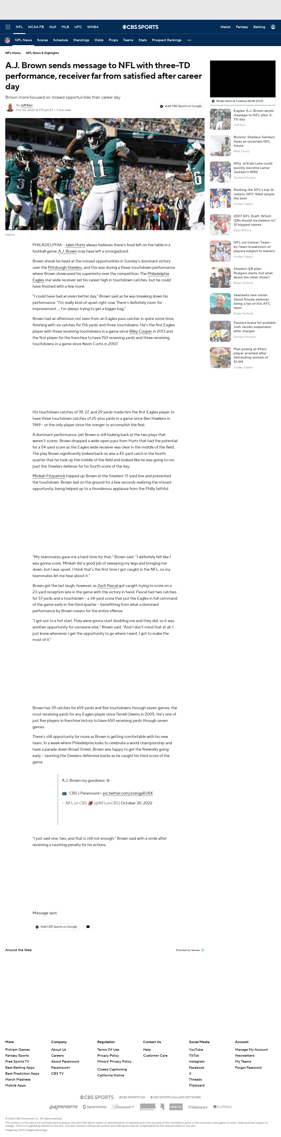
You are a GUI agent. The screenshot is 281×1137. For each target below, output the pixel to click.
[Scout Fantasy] (198, 1107)
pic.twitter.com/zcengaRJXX (128, 793)
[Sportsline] (94, 1106)
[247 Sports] (63, 1106)
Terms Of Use (108, 1049)
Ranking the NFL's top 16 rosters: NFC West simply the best (254, 194)
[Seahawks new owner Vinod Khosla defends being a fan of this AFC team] (220, 303)
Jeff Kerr (27, 105)
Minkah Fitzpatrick (48, 476)
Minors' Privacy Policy (114, 1061)
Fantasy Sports (17, 1055)
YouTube (196, 1049)
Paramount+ (60, 1067)
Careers (57, 1055)
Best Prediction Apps (22, 1073)
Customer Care (155, 1055)
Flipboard (197, 1085)
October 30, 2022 (136, 803)
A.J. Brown (67, 251)
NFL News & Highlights (42, 53)
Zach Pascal (107, 585)
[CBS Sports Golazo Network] (175, 1097)
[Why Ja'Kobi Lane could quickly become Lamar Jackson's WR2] (220, 172)
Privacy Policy (108, 1055)
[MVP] (176, 1105)
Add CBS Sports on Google (183, 106)
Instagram (197, 1061)
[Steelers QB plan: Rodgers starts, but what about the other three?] (220, 277)
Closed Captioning (112, 1069)
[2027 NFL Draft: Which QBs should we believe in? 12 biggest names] (220, 224)
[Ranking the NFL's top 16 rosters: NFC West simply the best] (220, 198)
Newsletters (244, 1055)
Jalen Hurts (75, 244)
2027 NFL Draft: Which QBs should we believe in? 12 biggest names (255, 220)
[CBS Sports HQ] (132, 1097)
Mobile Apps (15, 1085)
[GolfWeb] (222, 1107)
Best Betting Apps (19, 1067)
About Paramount (65, 1061)
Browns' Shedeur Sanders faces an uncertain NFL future (254, 141)
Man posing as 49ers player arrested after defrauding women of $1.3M (251, 355)
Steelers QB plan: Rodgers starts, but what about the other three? (253, 273)
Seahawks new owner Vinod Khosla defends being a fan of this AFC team (252, 301)
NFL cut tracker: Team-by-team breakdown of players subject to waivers (254, 246)
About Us (58, 1049)
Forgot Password (248, 1067)
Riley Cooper (140, 331)
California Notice (110, 1075)
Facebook (196, 1067)
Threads (195, 1079)
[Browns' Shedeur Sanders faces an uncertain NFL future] (220, 145)
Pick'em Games (17, 1049)
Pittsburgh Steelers (65, 267)
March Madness (18, 1079)
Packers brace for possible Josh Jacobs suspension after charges (255, 327)
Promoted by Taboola (188, 950)
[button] (189, 40)
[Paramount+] (123, 1106)
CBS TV (57, 1073)
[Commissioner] (152, 1105)
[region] (243, 79)
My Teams (243, 1061)
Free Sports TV (17, 1061)
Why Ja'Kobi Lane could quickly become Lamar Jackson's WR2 (253, 167)
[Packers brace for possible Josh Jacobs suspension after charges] (220, 331)
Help (147, 1049)
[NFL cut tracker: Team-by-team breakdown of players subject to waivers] (220, 251)
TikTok (194, 1055)
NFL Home (13, 53)
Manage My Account (251, 1049)
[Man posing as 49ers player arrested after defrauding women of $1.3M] (220, 357)
